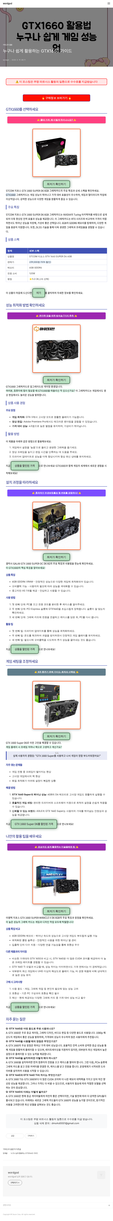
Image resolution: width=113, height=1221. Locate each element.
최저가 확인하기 (56, 184)
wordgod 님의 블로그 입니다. (20, 1176)
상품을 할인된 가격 (25, 466)
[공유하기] (17, 1136)
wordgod (7, 3)
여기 (38, 293)
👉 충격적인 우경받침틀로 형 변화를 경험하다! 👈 (56, 492)
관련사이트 (7, 1205)
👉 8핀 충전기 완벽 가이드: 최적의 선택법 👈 (56, 672)
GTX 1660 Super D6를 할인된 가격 (34, 824)
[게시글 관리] (21, 1136)
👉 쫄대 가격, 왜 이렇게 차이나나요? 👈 (56, 119)
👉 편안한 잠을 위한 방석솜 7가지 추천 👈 (56, 315)
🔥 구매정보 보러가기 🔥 (56, 98)
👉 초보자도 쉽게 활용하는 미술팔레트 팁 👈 (56, 846)
